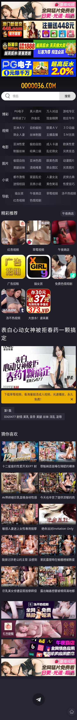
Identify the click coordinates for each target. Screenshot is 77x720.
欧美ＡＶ (52, 128)
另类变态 (69, 151)
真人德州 (35, 111)
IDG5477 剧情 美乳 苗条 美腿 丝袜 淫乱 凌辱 (33, 417)
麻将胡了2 (19, 118)
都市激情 (19, 177)
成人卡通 (52, 144)
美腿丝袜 (19, 167)
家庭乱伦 (35, 177)
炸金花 (35, 118)
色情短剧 (35, 200)
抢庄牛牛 (69, 118)
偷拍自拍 (35, 144)
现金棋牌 (52, 118)
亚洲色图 (35, 160)
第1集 (7, 410)
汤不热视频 (69, 193)
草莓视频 (52, 193)
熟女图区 (52, 167)
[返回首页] (72, 712)
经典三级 (35, 151)
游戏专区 (69, 111)
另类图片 (69, 167)
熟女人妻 (19, 135)
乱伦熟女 (52, 151)
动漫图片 (69, 160)
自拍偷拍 (35, 128)
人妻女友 (52, 177)
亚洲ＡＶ (19, 128)
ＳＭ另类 (69, 135)
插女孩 (19, 193)
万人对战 (52, 111)
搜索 (67, 96)
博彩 (5, 114)
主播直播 (52, 135)
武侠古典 (69, 177)
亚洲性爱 (19, 144)
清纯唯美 (35, 167)
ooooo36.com (38, 86)
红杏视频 (19, 200)
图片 (5, 163)
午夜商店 (35, 193)
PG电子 (19, 111)
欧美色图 (52, 160)
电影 (5, 147)
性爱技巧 (69, 184)
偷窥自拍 (19, 160)
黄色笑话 (52, 184)
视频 (5, 130)
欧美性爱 (69, 144)
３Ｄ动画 (69, 128)
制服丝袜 (19, 151)
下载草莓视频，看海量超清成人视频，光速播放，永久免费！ (38, 396)
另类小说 (35, 184)
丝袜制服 (35, 135)
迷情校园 (19, 184)
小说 (5, 180)
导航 (5, 196)
